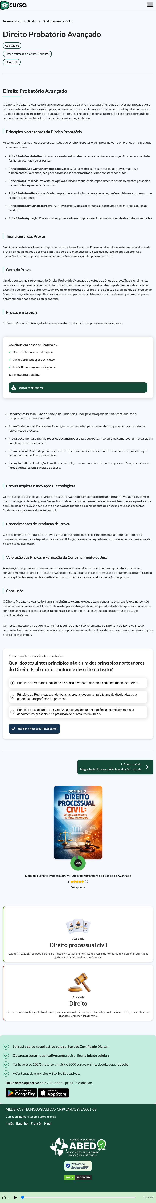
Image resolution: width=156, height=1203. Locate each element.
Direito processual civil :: (57, 21)
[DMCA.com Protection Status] (78, 1178)
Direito (32, 21)
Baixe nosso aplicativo (22, 1083)
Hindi (47, 1123)
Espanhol (22, 1123)
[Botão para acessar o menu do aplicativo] (150, 5)
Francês (36, 1123)
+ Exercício (11, 62)
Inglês (10, 1123)
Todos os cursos (12, 21)
